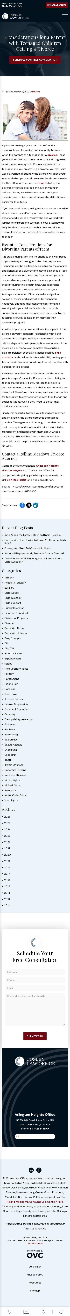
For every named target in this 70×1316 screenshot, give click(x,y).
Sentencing (11, 734)
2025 (6, 823)
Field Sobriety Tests (16, 668)
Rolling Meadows (17, 1201)
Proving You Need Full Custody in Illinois (28, 548)
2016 (6, 880)
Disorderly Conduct (16, 613)
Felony (8, 663)
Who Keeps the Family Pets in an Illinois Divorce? (33, 535)
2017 (6, 873)
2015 (6, 886)
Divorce (36, 91)
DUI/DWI (9, 648)
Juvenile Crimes (14, 699)
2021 (6, 848)
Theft (8, 760)
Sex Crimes (11, 739)
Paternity (10, 714)
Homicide (10, 689)
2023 (6, 835)
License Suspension (16, 704)
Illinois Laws (11, 694)
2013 (6, 899)
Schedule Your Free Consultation (35, 59)
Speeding (10, 754)
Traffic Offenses (14, 765)
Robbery (10, 729)
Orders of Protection (17, 709)
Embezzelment (13, 653)
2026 (6, 816)
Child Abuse (12, 592)
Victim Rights (12, 780)
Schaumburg (37, 1201)
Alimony (9, 577)
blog (41, 183)
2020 (6, 854)
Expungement (13, 658)
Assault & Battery (15, 582)
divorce (52, 155)
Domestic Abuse (14, 628)
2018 (6, 867)
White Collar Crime (16, 795)
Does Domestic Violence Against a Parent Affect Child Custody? (33, 560)
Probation (10, 724)
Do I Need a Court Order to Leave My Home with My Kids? (35, 541)
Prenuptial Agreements (18, 719)
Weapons (10, 790)
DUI (6, 643)
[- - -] (65, 16)
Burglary (9, 587)
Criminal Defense (14, 608)
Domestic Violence (16, 633)
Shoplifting (11, 749)
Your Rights (11, 800)
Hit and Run (11, 684)
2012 (6, 905)
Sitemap (35, 1290)
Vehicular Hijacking (15, 775)
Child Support (13, 603)
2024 (6, 829)
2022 (6, 842)
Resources (35, 1282)
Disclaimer (35, 1266)
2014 (6, 892)
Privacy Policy (35, 1274)
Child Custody (13, 598)
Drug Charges (13, 638)
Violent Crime (13, 785)
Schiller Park (55, 1201)
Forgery (9, 673)
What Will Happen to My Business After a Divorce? (34, 553)
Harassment (12, 679)
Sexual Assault (13, 744)
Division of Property (16, 618)
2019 (6, 861)
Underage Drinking (15, 770)
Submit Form (35, 1036)
